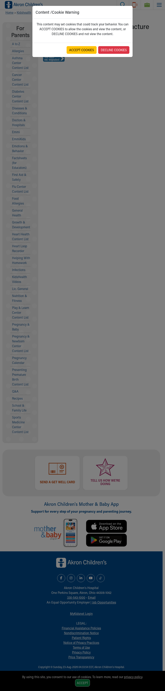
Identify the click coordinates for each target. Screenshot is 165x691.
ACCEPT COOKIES (81, 50)
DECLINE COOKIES (114, 50)
